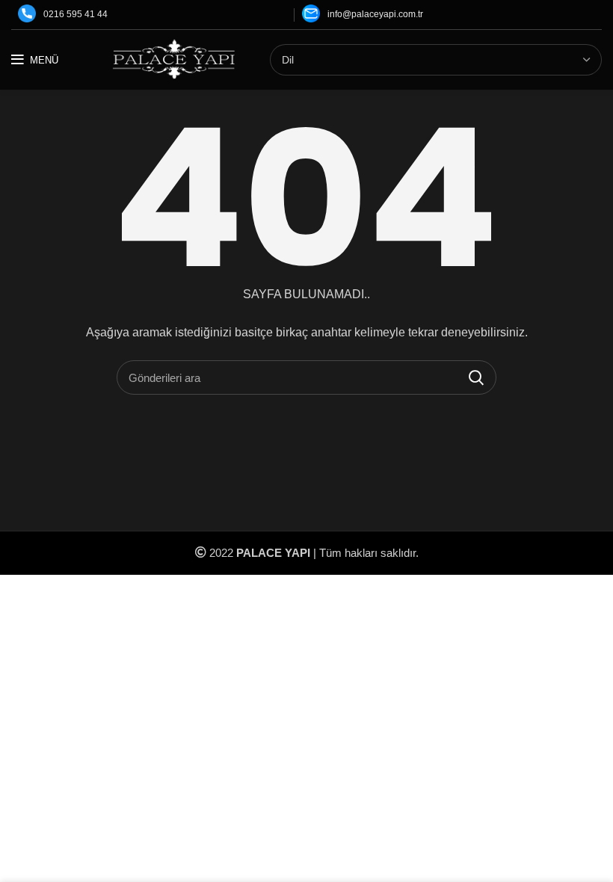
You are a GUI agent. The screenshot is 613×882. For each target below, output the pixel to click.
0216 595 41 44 (75, 14)
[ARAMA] (476, 377)
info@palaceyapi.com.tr (375, 14)
